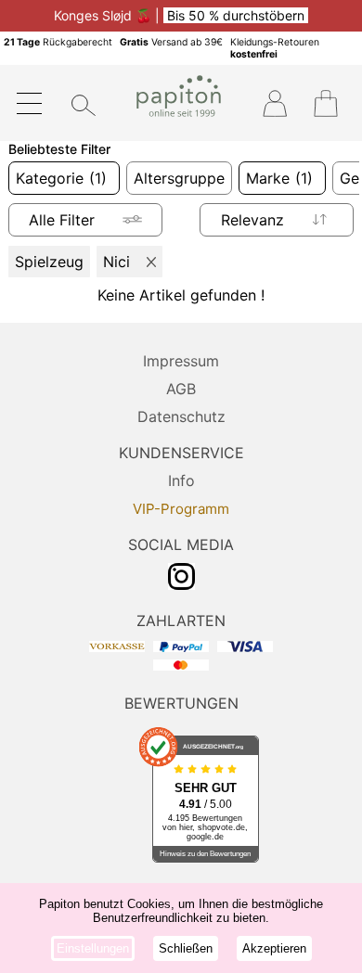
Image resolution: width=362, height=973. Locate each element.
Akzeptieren (274, 948)
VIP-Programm (181, 509)
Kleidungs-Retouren (274, 48)
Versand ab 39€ (171, 42)
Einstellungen (93, 948)
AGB (181, 388)
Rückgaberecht (58, 42)
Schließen (186, 948)
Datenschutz (181, 416)
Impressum (181, 361)
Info (181, 480)
